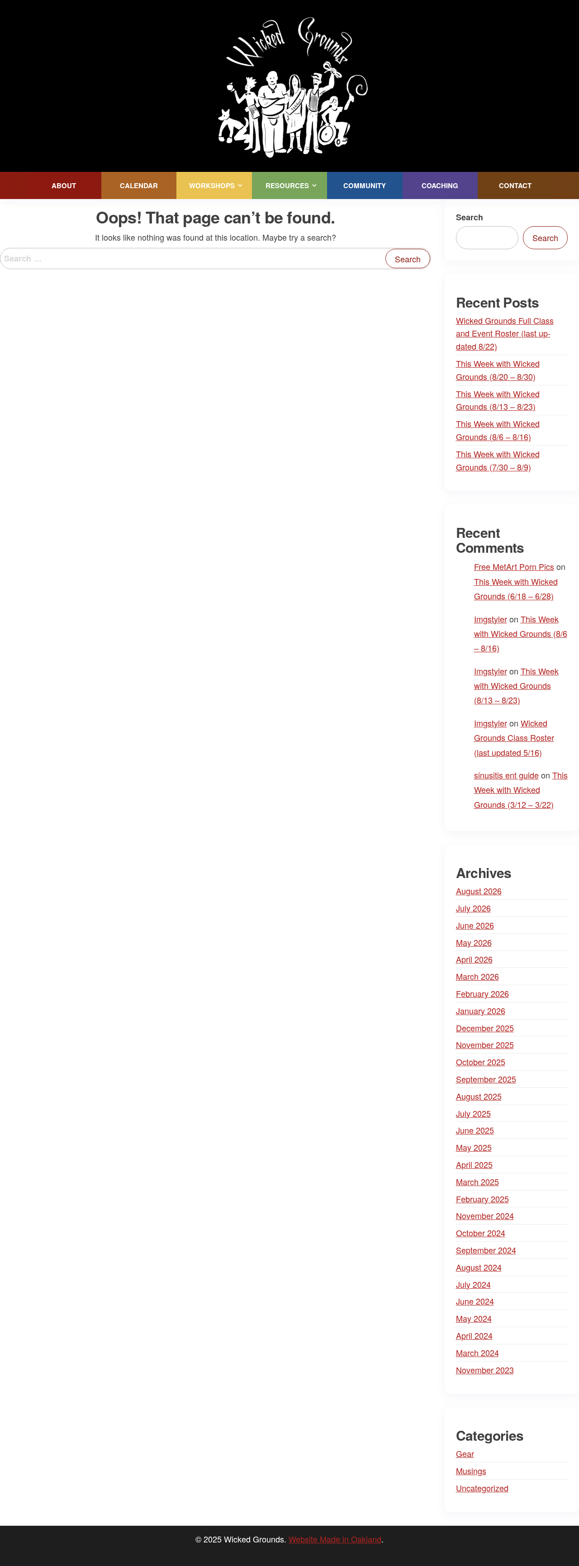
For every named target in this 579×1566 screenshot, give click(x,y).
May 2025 (474, 1147)
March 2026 (477, 976)
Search (469, 217)
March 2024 (477, 1352)
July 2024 (473, 1284)
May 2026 (474, 942)
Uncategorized (482, 1488)
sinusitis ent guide (506, 775)
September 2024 (486, 1250)
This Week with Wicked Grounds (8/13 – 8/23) (516, 685)
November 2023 (485, 1370)
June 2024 (475, 1301)
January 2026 (480, 1010)
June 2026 (475, 925)
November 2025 (485, 1044)
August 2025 (479, 1096)
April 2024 (474, 1335)
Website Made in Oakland (335, 1539)
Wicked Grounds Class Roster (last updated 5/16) (514, 737)
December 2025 (485, 1028)
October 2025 (480, 1062)
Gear (465, 1453)
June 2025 (475, 1130)
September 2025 (486, 1079)
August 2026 (479, 891)
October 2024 (480, 1233)
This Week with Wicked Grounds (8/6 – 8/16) (520, 633)
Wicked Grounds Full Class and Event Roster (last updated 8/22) (505, 333)
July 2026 (473, 908)
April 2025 (474, 1164)
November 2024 (485, 1215)
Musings (471, 1470)
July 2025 (473, 1113)
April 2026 (474, 959)
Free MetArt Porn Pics (514, 566)
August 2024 (479, 1267)
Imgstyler (490, 619)
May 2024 (474, 1318)
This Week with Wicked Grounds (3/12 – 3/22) (521, 789)
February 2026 (482, 993)
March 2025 (477, 1181)
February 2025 (482, 1199)
